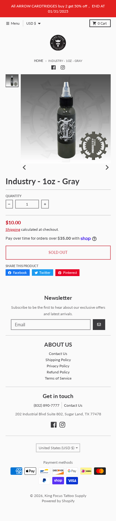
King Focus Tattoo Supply (65, 495)
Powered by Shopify (58, 501)
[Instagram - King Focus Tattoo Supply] (62, 67)
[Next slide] (107, 167)
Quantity (13, 196)
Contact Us (73, 405)
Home (38, 61)
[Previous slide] (24, 167)
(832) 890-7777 (46, 405)
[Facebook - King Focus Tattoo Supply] (53, 67)
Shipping (13, 229)
